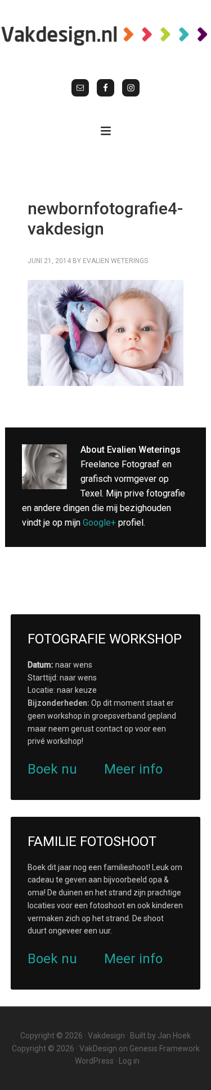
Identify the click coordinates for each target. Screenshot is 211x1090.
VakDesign (98, 1048)
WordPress (94, 1060)
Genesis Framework (164, 1048)
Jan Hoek (174, 1035)
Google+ (99, 522)
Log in (129, 1060)
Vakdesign (106, 1035)
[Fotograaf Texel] (105, 35)
